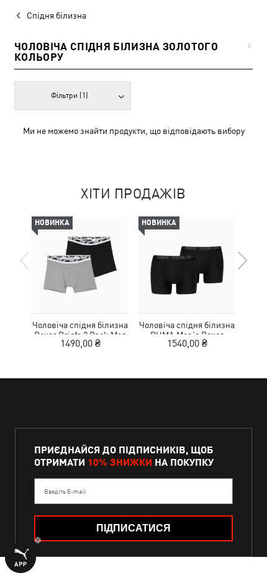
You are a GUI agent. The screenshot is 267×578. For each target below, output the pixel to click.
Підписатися (133, 528)
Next (241, 260)
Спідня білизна (56, 15)
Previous (25, 260)
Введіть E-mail (65, 491)
